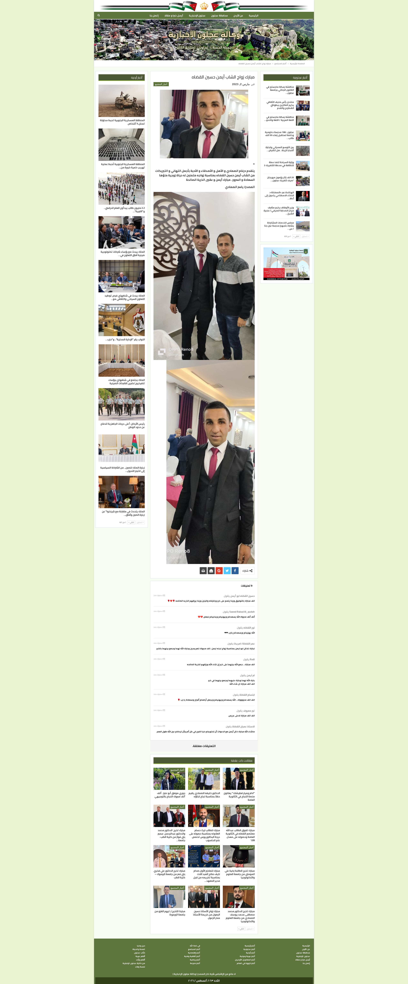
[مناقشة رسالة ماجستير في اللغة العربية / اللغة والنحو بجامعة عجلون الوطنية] (303, 121)
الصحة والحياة (138, 949)
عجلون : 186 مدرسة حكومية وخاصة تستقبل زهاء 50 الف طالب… (279, 135)
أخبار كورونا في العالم (246, 963)
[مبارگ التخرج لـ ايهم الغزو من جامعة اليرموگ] (169, 897)
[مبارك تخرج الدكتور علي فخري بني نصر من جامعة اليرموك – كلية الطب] (169, 856)
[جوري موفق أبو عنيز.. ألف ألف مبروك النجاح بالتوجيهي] (169, 779)
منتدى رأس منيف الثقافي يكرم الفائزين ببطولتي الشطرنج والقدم (280, 105)
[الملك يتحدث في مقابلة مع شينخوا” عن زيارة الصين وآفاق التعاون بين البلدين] (121, 492)
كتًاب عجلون (139, 952)
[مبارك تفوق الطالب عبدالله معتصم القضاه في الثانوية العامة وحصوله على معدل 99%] (239, 816)
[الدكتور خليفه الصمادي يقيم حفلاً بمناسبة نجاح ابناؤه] (204, 779)
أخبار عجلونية (249, 949)
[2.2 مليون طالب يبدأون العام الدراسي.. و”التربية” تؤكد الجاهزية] (121, 188)
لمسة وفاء (140, 966)
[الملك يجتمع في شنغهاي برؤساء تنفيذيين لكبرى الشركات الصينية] (121, 360)
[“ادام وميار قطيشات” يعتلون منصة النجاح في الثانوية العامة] (239, 779)
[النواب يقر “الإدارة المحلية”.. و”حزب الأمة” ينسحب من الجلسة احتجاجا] (121, 320)
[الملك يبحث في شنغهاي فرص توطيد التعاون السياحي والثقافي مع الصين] (121, 276)
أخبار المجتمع (161, 84)
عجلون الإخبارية (197, 15)
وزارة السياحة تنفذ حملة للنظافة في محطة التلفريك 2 (279, 163)
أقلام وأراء (140, 959)
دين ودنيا (141, 945)
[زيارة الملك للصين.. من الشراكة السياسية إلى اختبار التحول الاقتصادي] (121, 448)
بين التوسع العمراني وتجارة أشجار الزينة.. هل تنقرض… (280, 148)
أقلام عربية (140, 956)
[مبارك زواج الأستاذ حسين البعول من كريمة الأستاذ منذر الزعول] (204, 897)
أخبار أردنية (250, 952)
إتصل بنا (154, 15)
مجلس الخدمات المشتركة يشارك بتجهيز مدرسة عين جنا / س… (279, 225)
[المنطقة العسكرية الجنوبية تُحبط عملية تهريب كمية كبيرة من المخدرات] (121, 144)
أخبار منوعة (195, 963)
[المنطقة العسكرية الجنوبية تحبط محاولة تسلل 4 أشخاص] (121, 101)
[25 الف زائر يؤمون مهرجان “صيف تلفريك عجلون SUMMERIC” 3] (303, 181)
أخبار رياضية (195, 959)
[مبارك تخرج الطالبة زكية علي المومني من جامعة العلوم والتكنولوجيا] (239, 856)
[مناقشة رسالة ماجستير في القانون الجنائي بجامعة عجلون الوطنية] (303, 90)
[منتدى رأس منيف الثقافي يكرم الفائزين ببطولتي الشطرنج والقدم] (303, 105)
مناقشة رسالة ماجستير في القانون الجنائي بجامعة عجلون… (280, 90)
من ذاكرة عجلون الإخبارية (134, 963)
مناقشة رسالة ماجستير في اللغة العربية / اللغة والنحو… (279, 118)
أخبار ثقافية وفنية (192, 956)
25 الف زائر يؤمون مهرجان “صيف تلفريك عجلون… (280, 178)
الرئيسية (253, 15)
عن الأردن (238, 15)
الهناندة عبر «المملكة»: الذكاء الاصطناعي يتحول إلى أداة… (279, 195)
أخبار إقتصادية (194, 952)
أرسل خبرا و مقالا (173, 15)
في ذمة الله (195, 945)
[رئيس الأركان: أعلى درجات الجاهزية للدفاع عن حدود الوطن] (121, 404)
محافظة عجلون (219, 15)
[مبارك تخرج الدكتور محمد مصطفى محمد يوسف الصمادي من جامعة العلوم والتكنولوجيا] (239, 897)
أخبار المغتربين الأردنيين (245, 959)
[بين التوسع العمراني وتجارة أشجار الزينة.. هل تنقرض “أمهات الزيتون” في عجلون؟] (303, 151)
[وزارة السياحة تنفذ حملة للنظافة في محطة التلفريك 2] (303, 166)
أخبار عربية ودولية (247, 956)
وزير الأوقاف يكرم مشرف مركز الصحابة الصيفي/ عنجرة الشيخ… (279, 210)
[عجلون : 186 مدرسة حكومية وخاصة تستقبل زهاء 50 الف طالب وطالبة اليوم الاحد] (303, 136)
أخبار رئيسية (250, 945)
